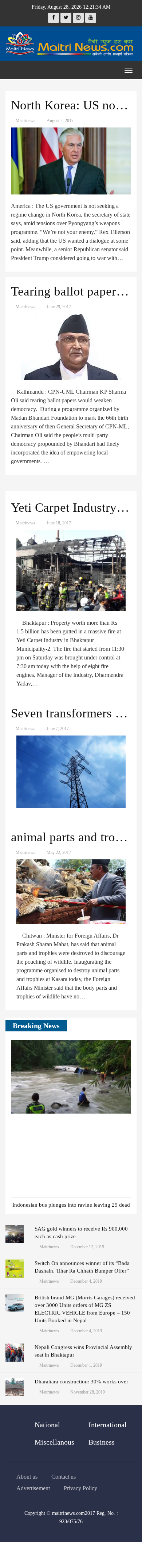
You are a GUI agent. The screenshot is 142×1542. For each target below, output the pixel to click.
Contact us (63, 1477)
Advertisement (33, 1488)
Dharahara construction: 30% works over (81, 1381)
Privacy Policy (80, 1488)
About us (27, 1477)
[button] (114, 1026)
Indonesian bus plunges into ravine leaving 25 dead (71, 1205)
